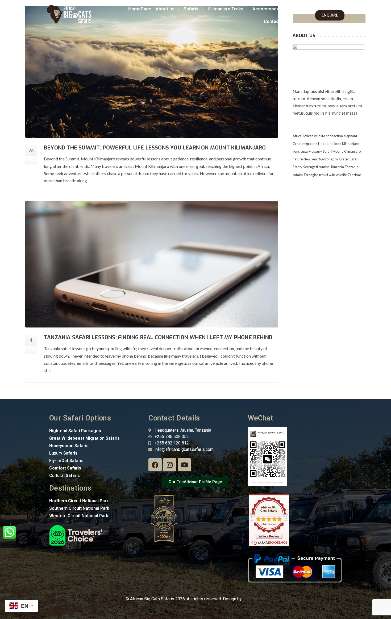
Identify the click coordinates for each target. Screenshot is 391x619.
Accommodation (269, 8)
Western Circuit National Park (78, 515)
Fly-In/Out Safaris (66, 460)
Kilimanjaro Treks (225, 8)
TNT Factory (254, 598)
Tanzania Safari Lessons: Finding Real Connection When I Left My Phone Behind (158, 337)
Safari (354, 159)
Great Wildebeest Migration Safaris (84, 438)
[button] (167, 9)
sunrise (324, 167)
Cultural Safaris (64, 475)
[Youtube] (184, 464)
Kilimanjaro (350, 143)
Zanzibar (354, 175)
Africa (297, 136)
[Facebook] (155, 464)
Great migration (305, 143)
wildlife (341, 175)
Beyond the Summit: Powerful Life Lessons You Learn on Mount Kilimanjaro (155, 147)
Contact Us (275, 21)
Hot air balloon (329, 143)
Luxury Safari (322, 151)
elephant (350, 136)
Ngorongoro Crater (334, 159)
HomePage (139, 8)
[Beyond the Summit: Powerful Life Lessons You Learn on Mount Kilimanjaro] (151, 72)
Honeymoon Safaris (69, 445)
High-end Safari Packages (75, 430)
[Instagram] (169, 464)
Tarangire (310, 175)
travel (323, 175)
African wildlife (313, 136)
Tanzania (337, 167)
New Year (310, 159)
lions (296, 151)
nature (298, 159)
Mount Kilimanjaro (346, 151)
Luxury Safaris (63, 453)
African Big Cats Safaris (268, 509)
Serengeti (310, 167)
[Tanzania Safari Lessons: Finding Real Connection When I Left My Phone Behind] (151, 264)
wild (332, 175)
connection (334, 136)
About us (165, 8)
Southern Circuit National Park (79, 508)
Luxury (306, 151)
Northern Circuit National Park (79, 500)
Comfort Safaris (65, 468)
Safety (297, 167)
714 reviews (269, 524)
